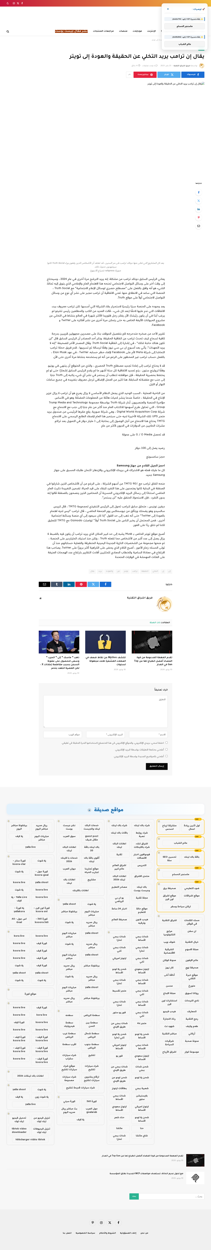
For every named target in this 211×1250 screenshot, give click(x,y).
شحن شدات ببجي (141, 1068)
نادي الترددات (192, 1000)
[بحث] (8, 31)
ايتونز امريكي (119, 958)
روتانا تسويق (192, 993)
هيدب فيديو (169, 1011)
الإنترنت (151, 31)
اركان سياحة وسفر (181, 906)
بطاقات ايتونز (119, 1088)
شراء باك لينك (142, 825)
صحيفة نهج (191, 967)
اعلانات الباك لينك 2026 (119, 878)
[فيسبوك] (198, 192)
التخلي (155, 571)
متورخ (191, 985)
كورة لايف (41, 943)
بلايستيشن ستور (142, 1097)
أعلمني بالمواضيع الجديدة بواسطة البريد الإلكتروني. (139, 756)
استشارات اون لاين (169, 1002)
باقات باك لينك (119, 832)
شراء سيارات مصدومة (69, 1078)
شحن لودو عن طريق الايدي (119, 1079)
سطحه (69, 1015)
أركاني (191, 1033)
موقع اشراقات (192, 895)
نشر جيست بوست (69, 827)
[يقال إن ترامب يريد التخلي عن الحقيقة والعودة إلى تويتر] (105, 129)
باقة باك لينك (191, 856)
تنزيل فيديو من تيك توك (41, 1119)
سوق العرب (69, 836)
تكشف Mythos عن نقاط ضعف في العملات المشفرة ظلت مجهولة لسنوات (106, 661)
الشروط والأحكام (107, 1233)
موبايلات (137, 31)
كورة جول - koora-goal (41, 873)
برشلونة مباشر (69, 911)
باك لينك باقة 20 (91, 848)
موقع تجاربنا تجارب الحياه (92, 870)
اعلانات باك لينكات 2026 (30, 1075)
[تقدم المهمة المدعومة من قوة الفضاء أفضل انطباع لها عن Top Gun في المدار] (152, 642)
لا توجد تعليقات (148, 66)
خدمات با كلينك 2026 (69, 859)
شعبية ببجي (142, 1088)
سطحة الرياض (92, 1015)
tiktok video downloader (19, 1130)
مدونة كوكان (169, 960)
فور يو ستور (119, 1012)
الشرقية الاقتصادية (169, 951)
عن (118, 571)
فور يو (119, 1055)
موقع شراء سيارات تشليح (69, 1067)
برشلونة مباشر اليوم (19, 827)
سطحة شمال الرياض (91, 1035)
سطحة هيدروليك (69, 1024)
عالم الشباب (180, 842)
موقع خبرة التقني (192, 976)
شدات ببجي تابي (119, 949)
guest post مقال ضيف (91, 838)
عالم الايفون (191, 960)
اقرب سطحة (69, 1044)
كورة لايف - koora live (41, 1039)
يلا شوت (91, 903)
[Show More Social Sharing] (129, 75)
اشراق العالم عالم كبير (119, 867)
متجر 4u (141, 1023)
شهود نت (169, 1026)
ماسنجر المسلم (180, 874)
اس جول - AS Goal (19, 920)
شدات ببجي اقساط (142, 938)
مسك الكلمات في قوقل (191, 922)
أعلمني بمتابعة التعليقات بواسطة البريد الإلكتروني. (139, 749)
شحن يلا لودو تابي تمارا (119, 1036)
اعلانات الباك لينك (119, 845)
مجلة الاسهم (191, 949)
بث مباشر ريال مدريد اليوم (69, 1110)
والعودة (109, 571)
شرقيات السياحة (169, 1042)
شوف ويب (169, 941)
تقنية (119, 854)
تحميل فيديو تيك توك (19, 1119)
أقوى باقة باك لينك (91, 859)
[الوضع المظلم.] (8, 3)
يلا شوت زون (41, 1096)
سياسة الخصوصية (85, 1233)
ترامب (134, 571)
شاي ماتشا (142, 1135)
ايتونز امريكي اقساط (119, 1046)
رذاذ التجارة (169, 1018)
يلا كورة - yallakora (19, 909)
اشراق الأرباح (169, 1051)
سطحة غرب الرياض (69, 1035)
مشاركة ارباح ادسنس (169, 827)
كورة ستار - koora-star (19, 862)
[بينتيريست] (198, 217)
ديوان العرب (69, 868)
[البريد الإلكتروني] (198, 226)
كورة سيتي (69, 1101)
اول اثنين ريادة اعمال (192, 827)
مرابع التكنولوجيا (169, 933)
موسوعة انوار (192, 1051)
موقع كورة (30, 993)
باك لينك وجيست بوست (142, 888)
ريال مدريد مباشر (91, 924)
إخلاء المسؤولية (128, 1233)
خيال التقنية (191, 941)
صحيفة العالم (119, 919)
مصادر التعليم (119, 886)
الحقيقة (145, 571)
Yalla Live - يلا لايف (19, 899)
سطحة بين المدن (92, 1024)
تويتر (126, 571)
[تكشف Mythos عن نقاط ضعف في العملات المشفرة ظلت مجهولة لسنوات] (105, 642)
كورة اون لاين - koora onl (42, 909)
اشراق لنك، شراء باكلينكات (142, 845)
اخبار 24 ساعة (119, 908)
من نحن (144, 1233)
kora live (19, 935)
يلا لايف (80, 1119)
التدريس (141, 865)
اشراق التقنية (169, 920)
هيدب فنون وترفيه (142, 921)
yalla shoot (69, 903)
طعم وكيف (192, 1026)
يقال (92, 571)
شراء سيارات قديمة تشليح (80, 1087)
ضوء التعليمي (191, 888)
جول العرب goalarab (92, 1110)
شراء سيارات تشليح (92, 1067)
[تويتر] (198, 200)
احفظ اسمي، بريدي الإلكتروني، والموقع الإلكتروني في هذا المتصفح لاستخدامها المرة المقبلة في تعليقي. (112, 742)
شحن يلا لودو (142, 1077)
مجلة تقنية (142, 897)
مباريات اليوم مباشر (92, 913)
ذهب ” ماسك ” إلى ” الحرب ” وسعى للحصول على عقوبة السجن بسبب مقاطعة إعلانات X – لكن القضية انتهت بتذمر (59, 663)
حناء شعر (119, 1117)
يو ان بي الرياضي (119, 899)
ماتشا (119, 1128)
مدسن (169, 985)
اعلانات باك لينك (69, 881)
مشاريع (92, 879)
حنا (142, 1128)
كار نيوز (169, 967)
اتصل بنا (67, 1233)
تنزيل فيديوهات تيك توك (41, 1130)
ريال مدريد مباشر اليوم (41, 827)
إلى (169, 571)
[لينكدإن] (198, 209)
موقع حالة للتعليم (142, 910)
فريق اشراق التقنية (182, 66)
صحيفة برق (169, 888)
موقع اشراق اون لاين (169, 897)
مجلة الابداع (169, 993)
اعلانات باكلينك (81, 890)
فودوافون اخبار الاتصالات (142, 856)
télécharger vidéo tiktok (30, 1139)
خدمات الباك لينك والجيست (92, 827)
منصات (123, 31)
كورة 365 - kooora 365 (41, 920)
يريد (100, 571)
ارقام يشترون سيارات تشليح (91, 1078)
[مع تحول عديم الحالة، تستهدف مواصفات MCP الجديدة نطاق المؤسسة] (195, 1178)
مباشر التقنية (169, 1033)
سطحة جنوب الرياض (91, 1046)
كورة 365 (92, 1101)
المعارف (191, 1011)
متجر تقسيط (119, 990)
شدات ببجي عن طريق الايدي (119, 1025)
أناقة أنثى (169, 974)
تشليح (91, 1055)
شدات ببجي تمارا (119, 938)
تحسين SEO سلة (169, 858)
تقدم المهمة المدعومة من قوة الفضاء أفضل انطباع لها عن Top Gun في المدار (153, 661)
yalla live (30, 846)
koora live (19, 882)
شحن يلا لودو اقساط (119, 971)
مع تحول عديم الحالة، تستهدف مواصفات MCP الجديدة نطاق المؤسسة (146, 1174)
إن (163, 571)
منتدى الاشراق (141, 876)
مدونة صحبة (192, 1040)
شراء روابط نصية (142, 834)
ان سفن (191, 931)
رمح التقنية (192, 1018)
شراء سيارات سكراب (69, 1057)
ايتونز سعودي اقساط (142, 971)
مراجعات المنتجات (103, 31)
